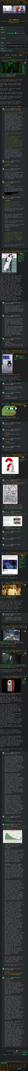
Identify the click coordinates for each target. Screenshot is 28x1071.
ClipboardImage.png (18, 404)
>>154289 (7, 527)
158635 (11, 183)
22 (21, 1066)
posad (25, 1)
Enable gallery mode (23, 52)
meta (17, 2)
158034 (11, 439)
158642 (11, 303)
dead (13, 2)
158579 (11, 825)
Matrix (7, 55)
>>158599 (7, 396)
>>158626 (7, 164)
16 (0, 1066)
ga (12, 1)
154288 (9, 475)
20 (14, 1066)
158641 (9, 273)
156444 (9, 418)
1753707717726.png (16, 60)
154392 (11, 532)
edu (10, 1)
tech (7, 1)
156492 (11, 430)
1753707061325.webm (16, 351)
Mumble (21, 55)
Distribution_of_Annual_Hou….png (12, 829)
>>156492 (18, 418)
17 (4, 1066)
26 (7, 1067)
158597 (11, 447)
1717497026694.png (15, 482)
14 (21, 1064)
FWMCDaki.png (16, 252)
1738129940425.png (16, 403)
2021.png (15, 677)
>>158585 (15, 817)
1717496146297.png (16, 454)
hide (7, 60)
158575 (11, 753)
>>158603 (7, 200)
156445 (11, 424)
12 (14, 1064)
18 (7, 1066)
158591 (11, 615)
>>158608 (18, 374)
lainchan (17, 1061)
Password (25, 1051)
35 (10, 1068)
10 (7, 1064)
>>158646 (15, 316)
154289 (11, 481)
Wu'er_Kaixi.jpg (16, 515)
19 (10, 1066)
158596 (11, 545)
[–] (23, 62)
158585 (11, 978)
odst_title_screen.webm (19, 627)
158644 (11, 316)
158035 (11, 539)
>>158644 (7, 342)
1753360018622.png (15, 826)
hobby (4, 1)
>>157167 (7, 847)
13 (17, 1064)
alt (14, 0)
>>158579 (7, 972)
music (18, 1)
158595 (9, 575)
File (19, 1051)
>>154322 (15, 481)
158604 (11, 384)
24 (0, 1067)
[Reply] (13, 76)
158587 (9, 667)
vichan (13, 1061)
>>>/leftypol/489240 (13, 974)
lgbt (7, 2)
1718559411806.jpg (15, 514)
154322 (11, 512)
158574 (9, 694)
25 (4, 1067)
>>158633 (7, 185)
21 (17, 1066)
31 (24, 1067)
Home (9, 57)
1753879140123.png (16, 251)
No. (6, 76)
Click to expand (16, 106)
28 (14, 1067)
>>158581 (15, 825)
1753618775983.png (16, 650)
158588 (9, 644)
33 (4, 1068)
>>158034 (15, 430)
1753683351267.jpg (16, 553)
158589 (9, 597)
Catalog (4, 57)
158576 (11, 817)
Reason (5, 1054)
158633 (11, 170)
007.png (15, 652)
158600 (9, 76)
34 (7, 1068)
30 (21, 1067)
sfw (11, 0)
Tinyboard (8, 1061)
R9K (10, 2)
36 (14, 1068)
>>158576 (7, 981)
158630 (11, 162)
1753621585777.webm (16, 626)
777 (22, 1)
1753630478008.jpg (16, 582)
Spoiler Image (20, 33)
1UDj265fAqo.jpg (18, 583)
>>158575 (7, 820)
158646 (11, 339)
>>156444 (7, 433)
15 (24, 1064)
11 (10, 1064)
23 (24, 1066)
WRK (1, 1)
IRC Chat (14, 55)
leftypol (23, 0)
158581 (11, 969)
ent (15, 1)
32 (0, 1068)
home (2, 0)
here (20, 245)
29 (17, 1067)
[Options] (25, 2)
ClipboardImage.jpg (19, 554)
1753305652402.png (16, 676)
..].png (13, 61)
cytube (17, 0)
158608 (11, 393)
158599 (9, 374)
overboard (7, 0)
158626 (11, 110)
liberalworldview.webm (19, 352)
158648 (11, 198)
